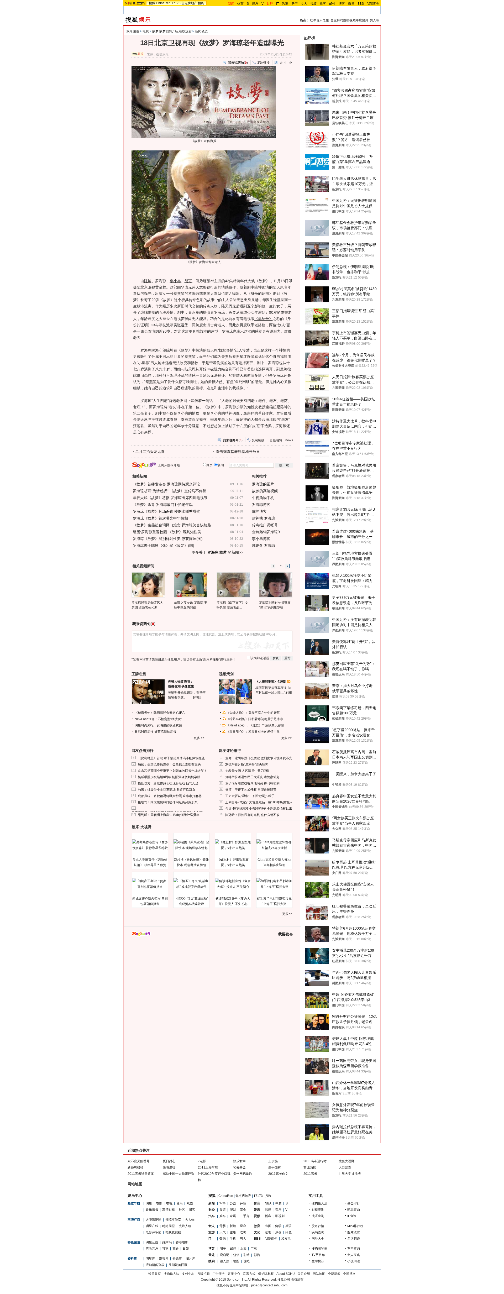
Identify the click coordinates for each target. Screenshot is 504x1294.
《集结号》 (263, 319)
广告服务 (218, 1274)
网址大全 (318, 1238)
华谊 (184, 287)
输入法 (224, 1261)
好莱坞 (167, 1242)
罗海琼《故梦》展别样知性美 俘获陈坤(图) (168, 539)
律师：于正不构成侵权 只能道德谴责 (250, 790)
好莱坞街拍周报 (165, 732)
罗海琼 (203, 262)
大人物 (190, 1220)
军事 (222, 1203)
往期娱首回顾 (178, 1265)
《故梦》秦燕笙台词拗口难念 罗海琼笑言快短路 (172, 525)
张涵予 (182, 325)
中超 (278, 1203)
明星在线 (152, 1226)
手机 (233, 1238)
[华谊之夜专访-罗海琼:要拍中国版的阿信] (190, 584)
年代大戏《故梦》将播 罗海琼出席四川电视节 (170, 498)
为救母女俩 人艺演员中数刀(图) (247, 771)
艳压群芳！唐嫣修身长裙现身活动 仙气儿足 (168, 783)
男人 (243, 1238)
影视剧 (280, 1216)
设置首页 (154, 1274)
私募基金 (239, 1167)
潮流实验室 (173, 1220)
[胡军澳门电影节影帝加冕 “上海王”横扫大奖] (274, 883)
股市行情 (318, 1226)
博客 (342, 4)
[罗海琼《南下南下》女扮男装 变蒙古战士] (233, 584)
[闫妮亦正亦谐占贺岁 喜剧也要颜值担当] (150, 883)
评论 (243, 1203)
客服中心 (234, 1274)
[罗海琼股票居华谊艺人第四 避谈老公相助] (148, 584)
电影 (159, 1203)
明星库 (150, 1258)
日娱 (186, 1248)
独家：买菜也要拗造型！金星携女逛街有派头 (169, 764)
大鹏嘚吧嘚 (153, 1220)
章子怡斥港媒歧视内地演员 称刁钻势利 (252, 783)
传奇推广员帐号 (265, 525)
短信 (236, 1255)
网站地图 (319, 1274)
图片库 (190, 1258)
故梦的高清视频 (265, 491)
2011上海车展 (208, 1167)
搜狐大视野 (346, 1161)
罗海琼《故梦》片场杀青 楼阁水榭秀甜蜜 (166, 511)
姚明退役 (169, 1167)
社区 (182, 1210)
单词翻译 (353, 1238)
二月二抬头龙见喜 (150, 451)
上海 (243, 1248)
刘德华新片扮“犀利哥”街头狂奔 (246, 764)
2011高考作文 (278, 1174)
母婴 (222, 1226)
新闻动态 (201, 31)
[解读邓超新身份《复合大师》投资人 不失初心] (233, 883)
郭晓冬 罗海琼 (263, 545)
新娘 (233, 1226)
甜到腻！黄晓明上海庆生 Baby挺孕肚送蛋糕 (169, 815)
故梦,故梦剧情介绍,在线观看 (172, 31)
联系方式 (249, 1274)
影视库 (164, 1258)
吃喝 (243, 1232)
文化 (257, 1232)
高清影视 (168, 1210)
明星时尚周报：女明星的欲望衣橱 (158, 725)
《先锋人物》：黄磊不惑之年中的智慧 (253, 713)
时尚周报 (168, 1226)
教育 (257, 1226)
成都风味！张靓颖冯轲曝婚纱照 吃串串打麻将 (170, 796)
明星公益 (152, 1242)
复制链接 (263, 63)
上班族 (273, 1161)
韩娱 (175, 1248)
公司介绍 (303, 1274)
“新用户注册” (211, 659)
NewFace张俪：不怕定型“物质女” (158, 719)
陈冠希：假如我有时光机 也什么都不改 (252, 815)
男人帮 (374, 20)
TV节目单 (318, 1255)
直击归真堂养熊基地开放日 (238, 451)
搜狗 (201, 3)
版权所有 (297, 1279)
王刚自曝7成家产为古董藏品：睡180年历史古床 (258, 802)
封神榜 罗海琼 (263, 518)
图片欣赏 (353, 1232)
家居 (233, 1216)
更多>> (287, 914)
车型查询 (353, 1248)
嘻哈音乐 (152, 1248)
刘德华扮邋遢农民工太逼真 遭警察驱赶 (252, 777)
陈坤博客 (259, 511)
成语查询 (318, 1216)
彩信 (257, 1255)
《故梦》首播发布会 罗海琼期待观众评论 (166, 484)
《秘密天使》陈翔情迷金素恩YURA (160, 713)
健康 (233, 1232)
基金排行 (353, 1203)
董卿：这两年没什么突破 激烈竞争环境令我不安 (258, 758)
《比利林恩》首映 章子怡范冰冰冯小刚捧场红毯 (171, 758)
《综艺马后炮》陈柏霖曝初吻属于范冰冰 (254, 719)
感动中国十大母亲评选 (178, 1174)
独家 (165, 1248)
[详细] (197, 697)
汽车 (285, 4)
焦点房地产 (189, 3)
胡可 (188, 281)
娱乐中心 (135, 1195)
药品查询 (353, 1210)
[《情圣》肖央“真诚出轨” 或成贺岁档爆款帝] (191, 883)
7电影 (202, 1161)
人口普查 (345, 1167)
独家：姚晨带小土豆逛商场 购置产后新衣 (166, 790)
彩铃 (246, 1255)
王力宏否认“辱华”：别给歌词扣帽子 (250, 796)
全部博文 (349, 1274)
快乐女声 (239, 1161)
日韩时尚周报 (144, 732)
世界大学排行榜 (350, 1174)
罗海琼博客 (261, 504)
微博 (351, 4)
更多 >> (199, 738)
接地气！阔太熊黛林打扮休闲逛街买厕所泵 (168, 802)
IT (277, 4)
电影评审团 (153, 1232)
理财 (233, 1210)
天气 (222, 1232)
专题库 (177, 1258)
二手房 (244, 1216)
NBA (268, 1203)
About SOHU (285, 1274)
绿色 (288, 1232)
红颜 (288, 331)
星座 (243, 1226)
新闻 (211, 1203)
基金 (243, 1210)
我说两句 (373, 4)
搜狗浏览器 (319, 1248)
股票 (222, 1210)
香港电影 (182, 1242)
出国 (268, 1226)
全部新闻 (334, 1274)
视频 (313, 4)
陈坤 (147, 281)
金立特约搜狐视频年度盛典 (349, 20)
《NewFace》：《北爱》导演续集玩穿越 (255, 725)
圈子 (223, 1248)
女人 (304, 4)
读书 (268, 1232)
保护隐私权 (266, 1274)
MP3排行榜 (355, 1226)
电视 (146, 31)
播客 (323, 4)
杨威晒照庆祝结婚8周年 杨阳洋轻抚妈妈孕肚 (169, 777)
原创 (278, 1232)
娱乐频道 (133, 31)
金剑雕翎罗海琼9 (266, 532)
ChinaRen (163, 3)
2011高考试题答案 (141, 1174)
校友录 (286, 1238)
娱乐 (255, 4)
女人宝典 (353, 1255)
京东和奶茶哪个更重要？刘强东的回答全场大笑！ (172, 771)
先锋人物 (185, 1226)
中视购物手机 (263, 498)
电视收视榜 (173, 1232)
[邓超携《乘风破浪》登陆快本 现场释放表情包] (191, 845)
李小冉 (175, 281)
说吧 (246, 1261)
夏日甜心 (169, 1161)
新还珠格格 (135, 1167)
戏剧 (190, 1203)
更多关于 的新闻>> (217, 552)
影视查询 (318, 1210)
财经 (211, 1210)
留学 (278, 1226)
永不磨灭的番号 (139, 1161)
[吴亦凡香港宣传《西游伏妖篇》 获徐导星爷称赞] (150, 845)
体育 (240, 4)
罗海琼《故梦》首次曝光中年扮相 (160, 518)
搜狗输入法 (319, 1203)
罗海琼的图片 (263, 484)
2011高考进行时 (315, 1161)
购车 (222, 1216)
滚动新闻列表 (155, 1265)
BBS (361, 4)
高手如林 (274, 1167)
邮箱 (233, 1248)
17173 (176, 3)
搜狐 (152, 3)
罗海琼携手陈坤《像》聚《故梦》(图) (163, 545)
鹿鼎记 (224, 1255)
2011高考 (310, 1174)
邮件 (332, 4)
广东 (253, 1248)
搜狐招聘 (203, 1274)
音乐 (179, 1203)
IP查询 (351, 1216)
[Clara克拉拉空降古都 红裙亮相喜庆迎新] (274, 845)
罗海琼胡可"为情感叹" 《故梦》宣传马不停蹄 (169, 491)
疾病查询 (318, 1232)
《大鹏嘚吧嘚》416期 (271, 681)
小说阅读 (353, 1261)
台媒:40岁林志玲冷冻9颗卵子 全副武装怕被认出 (258, 808)
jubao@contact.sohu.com (269, 1285)
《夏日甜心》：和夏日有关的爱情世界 (253, 732)
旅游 (211, 1232)
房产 (294, 4)
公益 (233, 1203)
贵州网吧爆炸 (242, 1174)
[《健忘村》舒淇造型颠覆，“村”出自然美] (233, 845)
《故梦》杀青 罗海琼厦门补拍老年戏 (163, 504)
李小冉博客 (261, 539)
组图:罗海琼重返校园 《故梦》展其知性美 (167, 532)
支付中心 (188, 1274)
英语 (288, 1226)
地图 (236, 1261)
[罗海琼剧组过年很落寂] (275, 584)
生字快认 (318, 1261)
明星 (149, 1203)
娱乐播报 (152, 1210)
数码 (222, 1238)
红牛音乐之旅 (319, 20)
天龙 (211, 1255)
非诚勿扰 (309, 1167)
